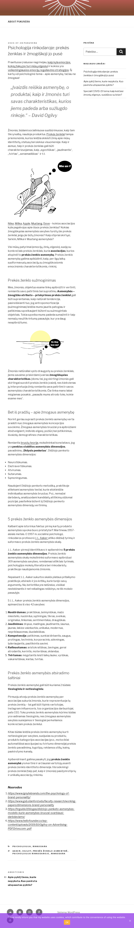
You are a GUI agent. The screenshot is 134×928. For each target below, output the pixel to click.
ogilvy (26, 851)
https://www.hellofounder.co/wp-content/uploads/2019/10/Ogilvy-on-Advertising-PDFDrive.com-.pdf (37, 824)
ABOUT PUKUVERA (19, 21)
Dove (46, 223)
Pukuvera (30, 43)
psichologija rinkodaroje (31, 853)
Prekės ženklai (55, 134)
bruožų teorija (29, 442)
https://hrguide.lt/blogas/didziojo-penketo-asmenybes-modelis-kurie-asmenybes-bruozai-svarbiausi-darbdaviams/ (41, 812)
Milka (18, 223)
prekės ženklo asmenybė (50, 851)
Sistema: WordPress (68, 912)
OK (67, 922)
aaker (16, 851)
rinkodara (58, 853)
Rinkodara (40, 846)
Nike (11, 223)
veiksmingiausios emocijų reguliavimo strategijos (38, 70)
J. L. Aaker (41, 538)
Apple (26, 223)
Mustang (36, 223)
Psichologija (21, 846)
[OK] (130, 920)
